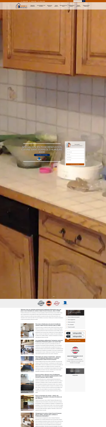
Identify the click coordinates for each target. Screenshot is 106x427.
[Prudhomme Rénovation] (21, 6)
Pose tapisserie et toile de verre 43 (41, 6)
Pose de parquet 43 (56, 6)
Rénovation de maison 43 (49, 6)
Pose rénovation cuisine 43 (71, 6)
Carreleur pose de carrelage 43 (86, 6)
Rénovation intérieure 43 (32, 6)
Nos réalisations (41, 155)
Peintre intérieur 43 (78, 6)
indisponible (25, 1)
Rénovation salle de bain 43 (63, 6)
